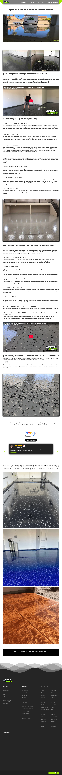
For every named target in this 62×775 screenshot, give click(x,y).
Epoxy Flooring (25, 713)
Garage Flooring (26, 716)
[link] (49, 773)
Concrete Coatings (26, 711)
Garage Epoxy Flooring (27, 720)
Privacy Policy (25, 695)
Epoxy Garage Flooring (27, 706)
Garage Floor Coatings (27, 708)
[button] (24, 2)
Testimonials (25, 690)
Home (16, 2)
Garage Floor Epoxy (26, 718)
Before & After (35, 2)
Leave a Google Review (31, 440)
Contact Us (24, 692)
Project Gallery (53, 2)
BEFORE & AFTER (25, 697)
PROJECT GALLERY (25, 700)
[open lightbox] (31, 28)
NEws (43, 2)
